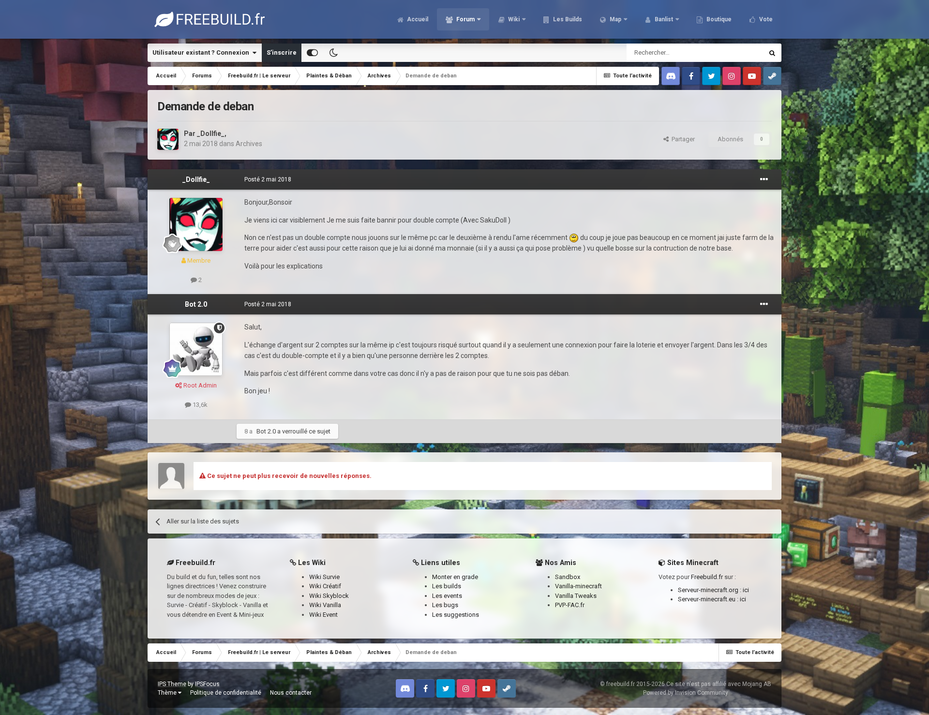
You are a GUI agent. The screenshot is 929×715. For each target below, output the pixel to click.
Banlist (663, 19)
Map (614, 19)
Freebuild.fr (707, 577)
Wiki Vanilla (325, 605)
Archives (249, 144)
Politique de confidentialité (225, 692)
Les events (447, 595)
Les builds (446, 586)
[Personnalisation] (312, 53)
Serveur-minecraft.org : (710, 590)
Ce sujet (739, 52)
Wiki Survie (324, 577)
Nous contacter (291, 692)
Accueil (416, 19)
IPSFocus (207, 684)
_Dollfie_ (211, 133)
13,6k (199, 404)
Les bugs (445, 605)
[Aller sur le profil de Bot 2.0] (196, 349)
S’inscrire (282, 52)
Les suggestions (455, 614)
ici (746, 590)
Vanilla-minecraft (578, 586)
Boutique (718, 19)
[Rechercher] (772, 53)
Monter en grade (455, 577)
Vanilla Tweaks (576, 595)
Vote (765, 19)
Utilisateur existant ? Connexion (202, 52)
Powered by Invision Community (685, 692)
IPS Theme (172, 684)
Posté (267, 179)
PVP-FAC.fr (569, 605)
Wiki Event (323, 614)
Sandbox (567, 577)
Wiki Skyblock (329, 595)
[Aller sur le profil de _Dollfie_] (168, 139)
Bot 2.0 (196, 304)
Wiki (513, 19)
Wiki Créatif (325, 586)
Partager (682, 139)
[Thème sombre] (333, 53)
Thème (168, 692)
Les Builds (567, 19)
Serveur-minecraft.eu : (709, 599)
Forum (465, 19)
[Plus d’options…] (764, 179)
